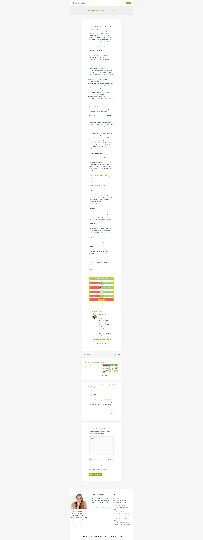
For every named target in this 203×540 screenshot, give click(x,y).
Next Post (118, 354)
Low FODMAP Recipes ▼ (119, 502)
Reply (112, 413)
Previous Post (86, 354)
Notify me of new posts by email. (98, 469)
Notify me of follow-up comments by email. (101, 465)
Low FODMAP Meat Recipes (123, 522)
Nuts (90, 269)
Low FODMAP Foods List (119, 500)
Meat (90, 237)
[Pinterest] (102, 343)
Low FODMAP (92, 185)
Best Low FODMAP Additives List (92, 366)
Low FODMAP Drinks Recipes (123, 524)
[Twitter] (100, 343)
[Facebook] (97, 343)
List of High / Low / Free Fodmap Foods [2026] (110, 375)
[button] (128, 3)
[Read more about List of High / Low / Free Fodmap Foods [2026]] (110, 368)
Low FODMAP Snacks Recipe (123, 511)
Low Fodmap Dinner (121, 516)
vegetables (103, 85)
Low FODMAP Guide (118, 498)
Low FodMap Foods (121, 505)
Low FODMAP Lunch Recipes (123, 514)
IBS (98, 33)
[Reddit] (105, 343)
